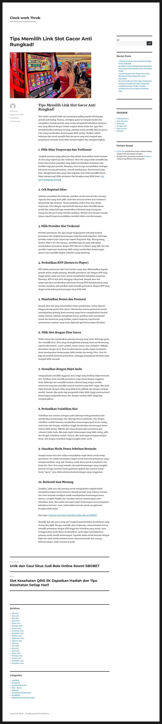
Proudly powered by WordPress (37, 714)
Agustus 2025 (17, 641)
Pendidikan (14, 118)
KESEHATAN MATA (19, 685)
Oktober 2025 (17, 636)
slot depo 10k (121, 126)
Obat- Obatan (17, 688)
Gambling (15, 680)
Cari (118, 40)
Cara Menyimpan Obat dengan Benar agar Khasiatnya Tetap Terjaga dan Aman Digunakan (134, 76)
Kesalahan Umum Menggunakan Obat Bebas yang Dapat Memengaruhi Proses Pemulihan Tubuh (135, 68)
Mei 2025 (15, 648)
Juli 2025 (15, 643)
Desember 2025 (18, 631)
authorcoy (14, 111)
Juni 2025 (15, 646)
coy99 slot (121, 151)
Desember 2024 (18, 661)
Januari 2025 (16, 658)
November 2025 (18, 633)
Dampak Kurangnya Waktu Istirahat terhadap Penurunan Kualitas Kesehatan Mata (133, 88)
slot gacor (147, 156)
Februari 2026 (17, 626)
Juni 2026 (15, 616)
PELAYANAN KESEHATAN (21, 693)
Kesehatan (16, 683)
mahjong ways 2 (123, 119)
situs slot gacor (122, 121)
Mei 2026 (15, 618)
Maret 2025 (16, 653)
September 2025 (18, 638)
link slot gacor (15, 121)
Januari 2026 (16, 628)
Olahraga (15, 690)
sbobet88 (120, 131)
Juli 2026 (15, 613)
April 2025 (16, 651)
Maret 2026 (16, 623)
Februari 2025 (17, 656)
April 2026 (16, 621)
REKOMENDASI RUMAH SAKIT (23, 698)
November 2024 (18, 663)
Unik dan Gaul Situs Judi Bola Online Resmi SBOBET (72, 515)
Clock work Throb (25, 18)
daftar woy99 (122, 129)
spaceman (120, 124)
